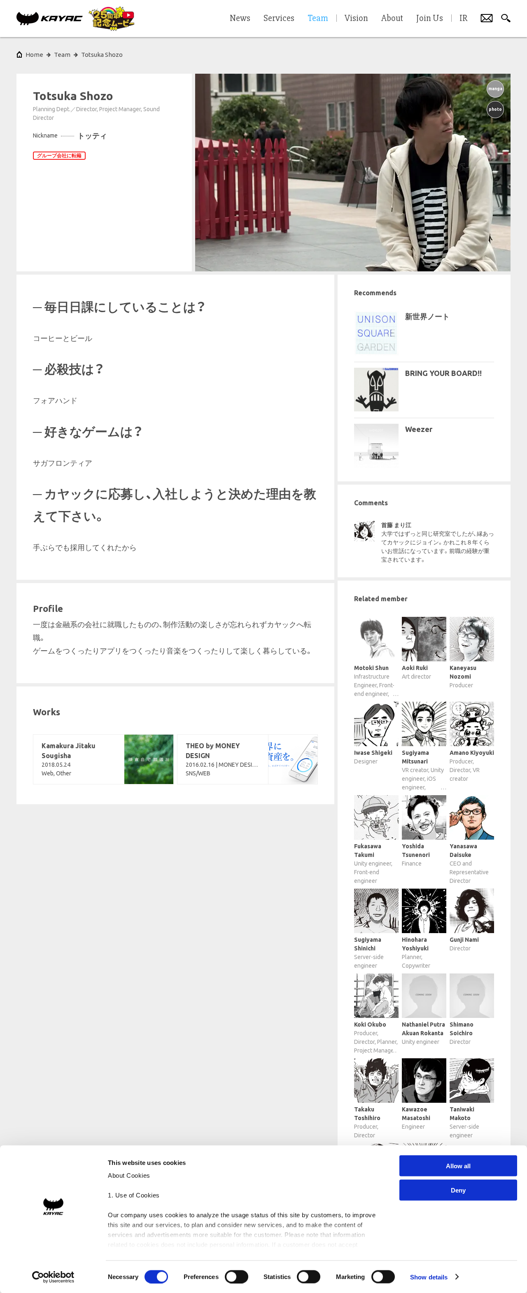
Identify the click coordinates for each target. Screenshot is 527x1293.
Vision (356, 18)
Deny (458, 1189)
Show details (429, 1276)
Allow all (458, 1165)
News (240, 18)
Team (62, 54)
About (392, 18)
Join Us (429, 18)
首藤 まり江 (396, 525)
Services (279, 18)
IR (463, 18)
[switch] (236, 1276)
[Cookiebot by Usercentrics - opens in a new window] (53, 1277)
